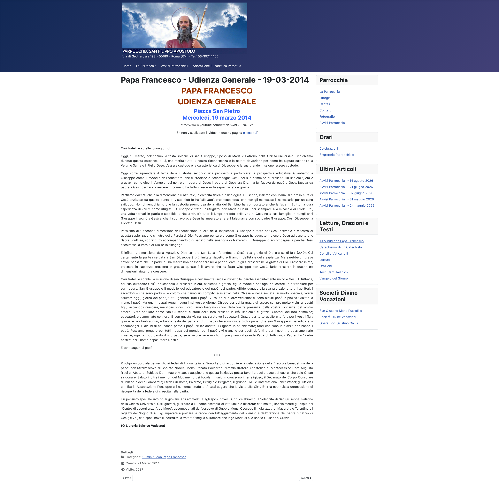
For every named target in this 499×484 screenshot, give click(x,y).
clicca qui (250, 133)
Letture (324, 260)
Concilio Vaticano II (333, 253)
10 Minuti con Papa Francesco (341, 241)
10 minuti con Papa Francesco (164, 457)
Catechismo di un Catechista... (341, 247)
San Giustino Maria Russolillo (340, 311)
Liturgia (325, 98)
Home (126, 66)
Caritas (324, 104)
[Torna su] (492, 477)
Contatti (325, 110)
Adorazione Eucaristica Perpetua (217, 66)
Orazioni (325, 266)
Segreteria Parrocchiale (336, 155)
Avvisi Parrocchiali (174, 66)
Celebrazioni (328, 148)
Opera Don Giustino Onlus (338, 323)
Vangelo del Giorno (333, 278)
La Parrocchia (146, 66)
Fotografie (327, 116)
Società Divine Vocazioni (337, 317)
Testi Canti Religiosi (334, 272)
